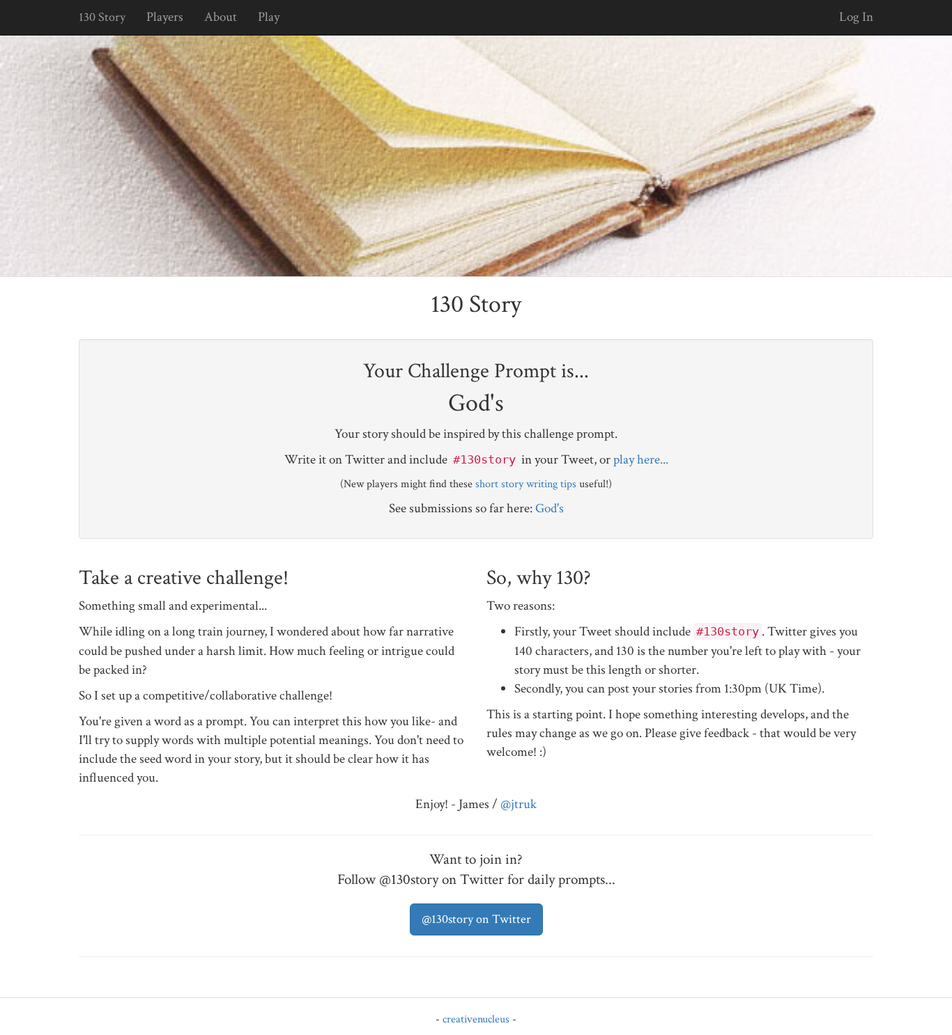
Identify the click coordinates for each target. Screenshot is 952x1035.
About (220, 17)
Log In (856, 17)
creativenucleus (476, 1019)
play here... (640, 459)
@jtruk (518, 804)
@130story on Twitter (476, 919)
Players (164, 17)
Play (268, 17)
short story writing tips (525, 484)
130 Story (102, 17)
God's (549, 508)
